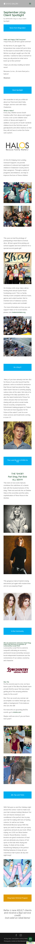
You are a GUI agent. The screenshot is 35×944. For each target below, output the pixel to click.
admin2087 (9, 18)
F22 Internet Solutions (24, 941)
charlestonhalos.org (18, 312)
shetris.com (17, 712)
